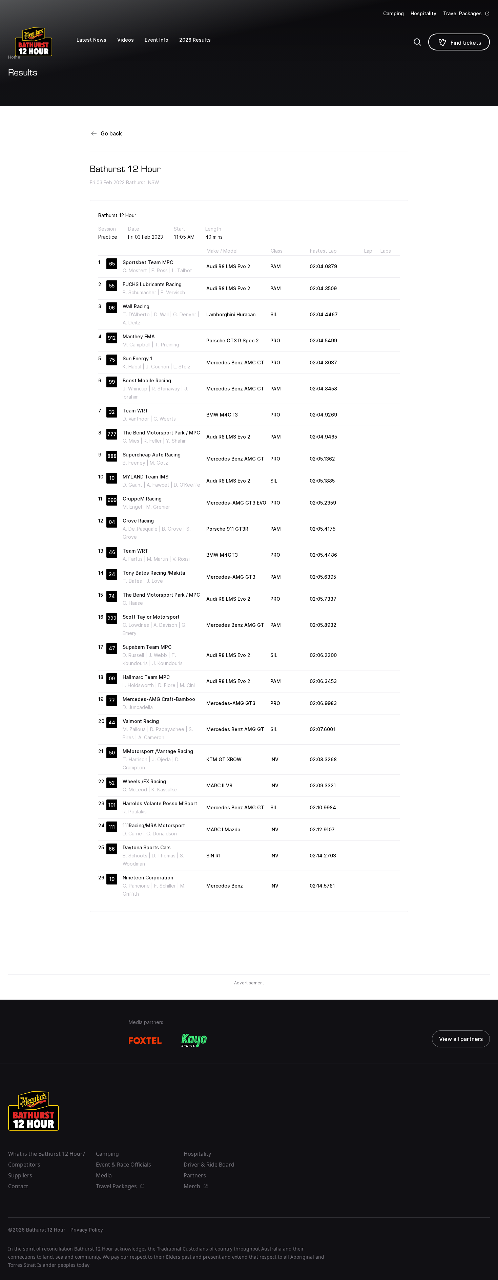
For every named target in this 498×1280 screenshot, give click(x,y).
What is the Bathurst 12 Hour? (46, 1153)
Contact (18, 1186)
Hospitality (423, 13)
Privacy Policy (86, 1230)
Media (104, 1175)
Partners (195, 1175)
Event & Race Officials (123, 1164)
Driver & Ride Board (209, 1164)
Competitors (24, 1164)
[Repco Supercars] (42, 42)
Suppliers (20, 1175)
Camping (393, 13)
